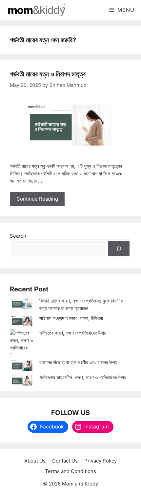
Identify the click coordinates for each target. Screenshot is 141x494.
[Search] (119, 248)
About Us (35, 461)
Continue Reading (37, 199)
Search (18, 236)
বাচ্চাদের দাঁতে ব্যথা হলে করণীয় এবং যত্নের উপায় (78, 362)
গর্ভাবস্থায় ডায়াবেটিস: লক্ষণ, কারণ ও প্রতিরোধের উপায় (82, 377)
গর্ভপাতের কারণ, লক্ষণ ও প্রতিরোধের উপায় (72, 333)
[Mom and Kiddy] (36, 10)
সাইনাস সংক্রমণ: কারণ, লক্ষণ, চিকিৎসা (71, 318)
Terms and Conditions (70, 471)
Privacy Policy (100, 461)
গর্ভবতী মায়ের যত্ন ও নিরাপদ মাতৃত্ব (48, 74)
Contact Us (65, 461)
